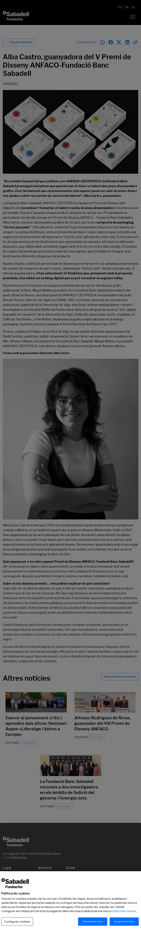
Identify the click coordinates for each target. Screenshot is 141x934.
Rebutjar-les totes (92, 921)
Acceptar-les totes (124, 921)
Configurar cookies (17, 921)
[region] (70, 902)
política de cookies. (124, 911)
